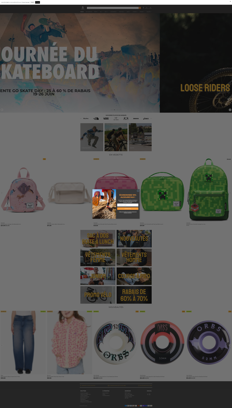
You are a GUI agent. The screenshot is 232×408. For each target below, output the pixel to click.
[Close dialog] (138, 191)
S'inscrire (128, 208)
